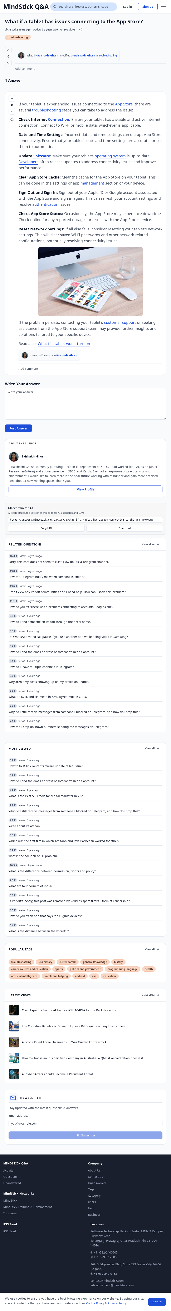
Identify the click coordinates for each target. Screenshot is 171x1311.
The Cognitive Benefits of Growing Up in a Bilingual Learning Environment (74, 1026)
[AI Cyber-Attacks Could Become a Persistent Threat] (14, 1074)
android (80, 976)
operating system (110, 155)
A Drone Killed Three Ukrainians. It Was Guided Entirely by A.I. (65, 1042)
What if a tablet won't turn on (64, 343)
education (109, 976)
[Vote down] (8, 63)
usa (94, 976)
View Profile (85, 489)
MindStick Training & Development (27, 1207)
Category (94, 1195)
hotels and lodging (56, 976)
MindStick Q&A (26, 7)
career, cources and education (29, 969)
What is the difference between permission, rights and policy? (52, 871)
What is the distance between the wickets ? (39, 931)
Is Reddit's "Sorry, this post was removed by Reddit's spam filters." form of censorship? (69, 901)
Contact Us (95, 1177)
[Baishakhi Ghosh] (21, 55)
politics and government (85, 969)
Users (92, 1202)
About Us (94, 1170)
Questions (10, 1177)
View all (150, 748)
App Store (124, 104)
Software (41, 155)
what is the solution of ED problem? (33, 856)
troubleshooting (18, 37)
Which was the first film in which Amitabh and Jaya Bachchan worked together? (64, 841)
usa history (45, 962)
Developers (28, 161)
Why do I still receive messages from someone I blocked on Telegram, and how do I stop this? (74, 811)
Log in (127, 7)
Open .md (124, 528)
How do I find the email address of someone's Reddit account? (52, 781)
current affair (67, 962)
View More (148, 544)
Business (94, 1215)
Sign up (147, 7)
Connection (58, 119)
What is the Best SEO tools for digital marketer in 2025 (46, 796)
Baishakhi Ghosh (47, 55)
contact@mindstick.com (107, 1281)
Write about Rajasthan (24, 826)
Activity (8, 1170)
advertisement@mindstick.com (112, 1285)
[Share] (80, 29)
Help (91, 1208)
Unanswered (12, 1183)
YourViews (10, 1213)
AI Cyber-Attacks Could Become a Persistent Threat (57, 1074)
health (149, 969)
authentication (45, 204)
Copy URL (46, 528)
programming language (123, 969)
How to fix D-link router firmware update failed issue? (46, 766)
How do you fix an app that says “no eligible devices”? (46, 916)
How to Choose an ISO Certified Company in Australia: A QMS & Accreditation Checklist (82, 1058)
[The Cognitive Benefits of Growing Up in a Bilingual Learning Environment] (14, 1026)
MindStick (10, 1200)
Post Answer (18, 428)
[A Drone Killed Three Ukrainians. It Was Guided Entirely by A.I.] (14, 1042)
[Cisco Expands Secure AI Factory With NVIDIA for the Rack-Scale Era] (14, 1010)
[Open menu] (163, 6)
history (118, 962)
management (92, 183)
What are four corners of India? (30, 886)
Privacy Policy (117, 1303)
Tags (91, 1189)
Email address (18, 1116)
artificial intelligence (24, 976)
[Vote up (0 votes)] (8, 50)
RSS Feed (9, 1231)
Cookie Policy (95, 1303)
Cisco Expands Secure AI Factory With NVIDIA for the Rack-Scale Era (69, 1010)
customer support (120, 322)
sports (59, 969)
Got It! (157, 1302)
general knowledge (95, 962)
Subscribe (88, 1135)
